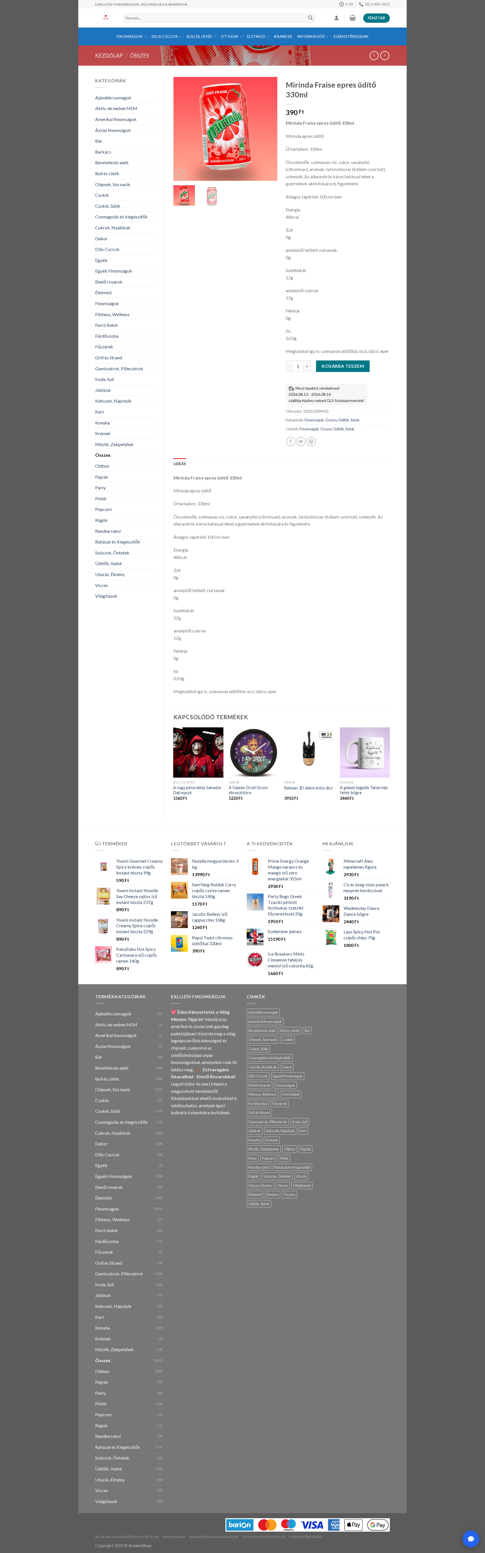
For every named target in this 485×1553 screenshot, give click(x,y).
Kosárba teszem (343, 366)
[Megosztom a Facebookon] (291, 441)
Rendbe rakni (108, 531)
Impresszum (174, 1537)
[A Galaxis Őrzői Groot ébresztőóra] (254, 752)
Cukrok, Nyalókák (113, 227)
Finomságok (129, 36)
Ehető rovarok (109, 281)
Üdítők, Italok (108, 563)
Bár (98, 140)
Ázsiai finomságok (113, 130)
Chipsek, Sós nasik (112, 184)
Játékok (103, 390)
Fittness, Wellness (112, 314)
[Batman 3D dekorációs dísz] (309, 752)
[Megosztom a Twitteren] (301, 441)
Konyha (102, 422)
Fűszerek (104, 346)
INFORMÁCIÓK (311, 36)
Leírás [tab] (179, 464)
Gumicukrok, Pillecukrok (119, 368)
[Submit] (310, 18)
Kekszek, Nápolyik (113, 400)
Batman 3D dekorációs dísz (308, 787)
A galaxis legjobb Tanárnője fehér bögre (364, 790)
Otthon (229, 36)
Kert (99, 411)
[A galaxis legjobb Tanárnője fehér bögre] (365, 752)
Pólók (101, 498)
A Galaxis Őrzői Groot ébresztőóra (248, 790)
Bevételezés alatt (112, 162)
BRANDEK (283, 36)
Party (100, 487)
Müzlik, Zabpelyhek (114, 444)
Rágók (101, 520)
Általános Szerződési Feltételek (127, 1537)
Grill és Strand (108, 357)
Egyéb (101, 260)
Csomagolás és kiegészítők (121, 216)
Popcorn (103, 509)
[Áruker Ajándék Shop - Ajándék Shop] (104, 18)
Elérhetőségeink (351, 36)
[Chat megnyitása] (471, 1539)
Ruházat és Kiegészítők (117, 541)
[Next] (268, 128)
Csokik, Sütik (107, 206)
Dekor (101, 238)
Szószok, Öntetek (112, 552)
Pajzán (101, 476)
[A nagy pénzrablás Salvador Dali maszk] (198, 752)
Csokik (102, 195)
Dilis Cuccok (165, 36)
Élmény (272, 1194)
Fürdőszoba (106, 336)
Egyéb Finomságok (113, 270)
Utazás (301, 1176)
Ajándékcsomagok (113, 97)
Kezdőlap (109, 55)
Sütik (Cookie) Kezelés (263, 1537)
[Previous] (182, 128)
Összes (139, 55)
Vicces (101, 585)
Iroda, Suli (104, 379)
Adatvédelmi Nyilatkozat (214, 1537)
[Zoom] (180, 174)
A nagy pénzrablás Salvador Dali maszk (197, 790)
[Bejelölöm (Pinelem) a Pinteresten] (311, 441)
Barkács (103, 151)
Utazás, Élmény (110, 574)
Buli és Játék (199, 36)
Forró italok (106, 325)
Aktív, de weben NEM (116, 108)
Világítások (106, 596)
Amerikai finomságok (116, 119)
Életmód (256, 36)
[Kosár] (352, 17)
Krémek (103, 433)
